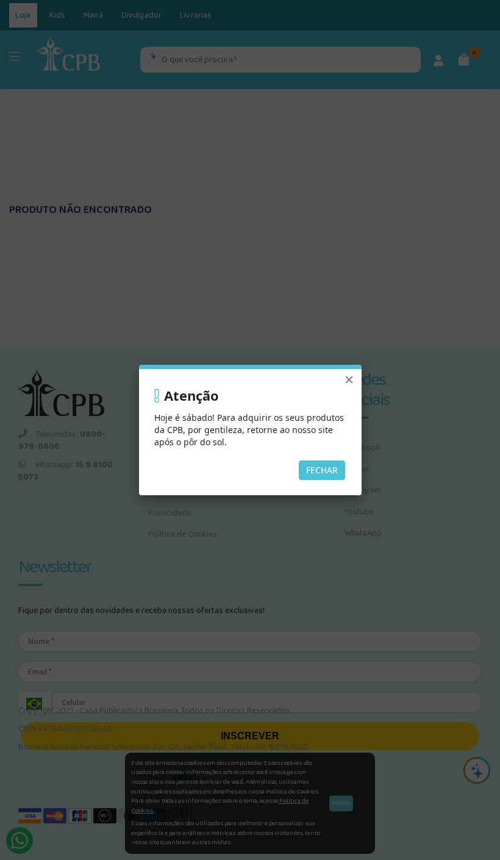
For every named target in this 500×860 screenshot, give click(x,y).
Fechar (322, 470)
